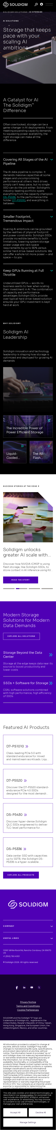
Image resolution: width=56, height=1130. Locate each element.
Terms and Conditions (28, 1006)
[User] (41, 4)
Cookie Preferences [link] (28, 1010)
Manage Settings (28, 1122)
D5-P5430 (14, 815)
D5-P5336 (9, 197)
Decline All (41, 1112)
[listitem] (17, 987)
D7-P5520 (14, 781)
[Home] (15, 4)
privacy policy (26, 1095)
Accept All (15, 1112)
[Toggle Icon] (49, 4)
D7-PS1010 (18, 200)
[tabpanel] (28, 536)
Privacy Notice (28, 1002)
